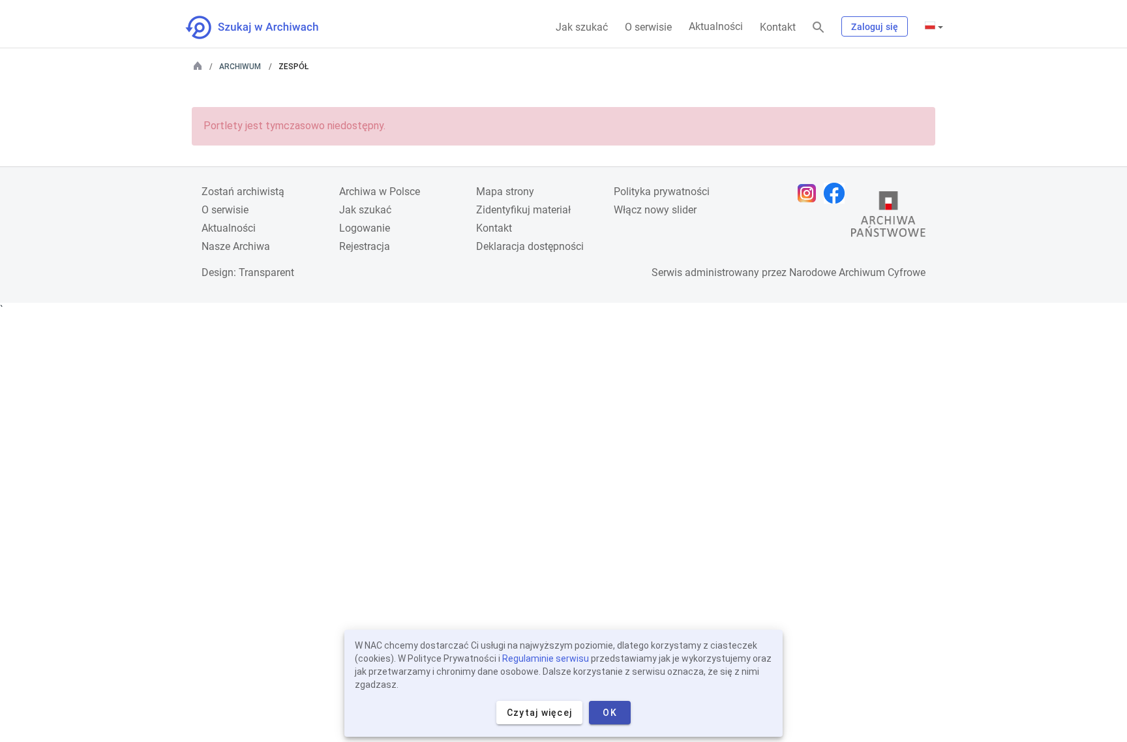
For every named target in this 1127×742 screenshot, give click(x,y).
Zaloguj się (874, 27)
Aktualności (716, 26)
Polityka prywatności (662, 191)
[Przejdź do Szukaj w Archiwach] (264, 27)
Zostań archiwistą (243, 191)
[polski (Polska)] (934, 26)
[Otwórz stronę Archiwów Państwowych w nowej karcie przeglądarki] (888, 217)
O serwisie (648, 27)
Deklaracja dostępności (530, 246)
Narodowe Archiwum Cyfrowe (857, 272)
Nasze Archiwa (236, 246)
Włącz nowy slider (655, 210)
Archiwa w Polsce (379, 191)
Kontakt (778, 27)
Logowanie (364, 228)
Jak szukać (582, 27)
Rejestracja (364, 246)
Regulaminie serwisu (545, 658)
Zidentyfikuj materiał (523, 210)
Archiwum (240, 66)
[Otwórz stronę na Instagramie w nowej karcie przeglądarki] (810, 193)
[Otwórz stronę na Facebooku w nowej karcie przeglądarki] (837, 193)
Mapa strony (505, 191)
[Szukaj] (818, 28)
